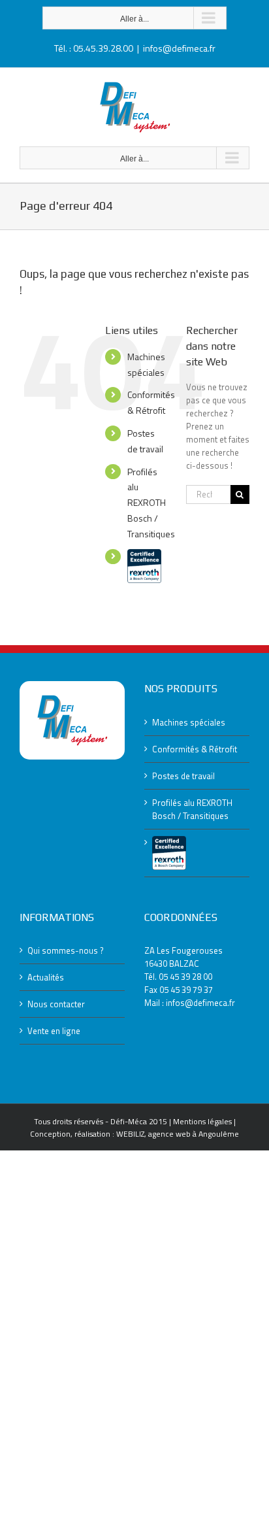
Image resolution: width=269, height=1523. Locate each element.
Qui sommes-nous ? (65, 950)
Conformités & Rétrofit (194, 749)
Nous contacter (56, 1004)
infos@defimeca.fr (179, 48)
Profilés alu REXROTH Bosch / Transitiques (151, 503)
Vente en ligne (53, 1030)
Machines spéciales (188, 722)
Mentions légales (202, 1121)
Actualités (45, 977)
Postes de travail (183, 775)
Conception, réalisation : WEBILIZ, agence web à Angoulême (134, 1134)
